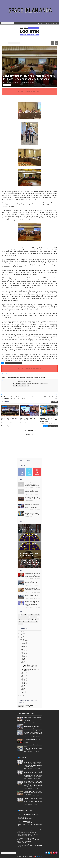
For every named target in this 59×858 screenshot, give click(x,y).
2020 (21, 694)
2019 (21, 695)
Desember (23, 640)
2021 (21, 639)
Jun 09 (24, 678)
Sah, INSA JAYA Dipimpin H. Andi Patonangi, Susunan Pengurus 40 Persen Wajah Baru (9, 418)
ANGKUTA (37, 614)
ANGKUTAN (43, 406)
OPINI (36, 619)
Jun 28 (24, 652)
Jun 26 (24, 655)
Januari (23, 692)
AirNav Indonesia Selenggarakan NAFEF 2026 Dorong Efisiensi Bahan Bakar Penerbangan (28, 418)
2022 (21, 637)
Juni (22, 649)
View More (55, 401)
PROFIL (27, 621)
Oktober (23, 643)
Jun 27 (24, 653)
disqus (50, 426)
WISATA (20, 624)
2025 (21, 633)
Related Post (5, 401)
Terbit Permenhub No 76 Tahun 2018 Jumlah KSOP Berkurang (27, 545)
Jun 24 (24, 658)
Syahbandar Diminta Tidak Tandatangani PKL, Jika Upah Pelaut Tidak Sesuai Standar (29, 562)
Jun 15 (24, 672)
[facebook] (34, 23)
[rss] (49, 23)
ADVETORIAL (24, 614)
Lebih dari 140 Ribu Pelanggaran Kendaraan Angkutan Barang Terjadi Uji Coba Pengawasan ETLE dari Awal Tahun (48, 419)
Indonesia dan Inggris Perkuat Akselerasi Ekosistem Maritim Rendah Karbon (31, 491)
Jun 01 (24, 685)
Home (4, 43)
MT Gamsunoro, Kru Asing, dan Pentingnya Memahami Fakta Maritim (31, 582)
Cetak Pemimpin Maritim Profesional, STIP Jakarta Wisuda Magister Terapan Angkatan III (33, 741)
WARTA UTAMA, (30, 82)
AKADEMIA (31, 614)
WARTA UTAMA (34, 621)
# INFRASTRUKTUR (9, 363)
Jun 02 (24, 683)
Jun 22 (24, 659)
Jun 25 (24, 656)
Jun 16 (24, 662)
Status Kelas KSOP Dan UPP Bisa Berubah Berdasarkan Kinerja (28, 536)
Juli (22, 648)
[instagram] (54, 23)
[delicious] (56, 23)
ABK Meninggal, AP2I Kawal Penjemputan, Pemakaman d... (29, 664)
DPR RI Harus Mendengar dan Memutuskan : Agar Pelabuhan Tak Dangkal (32, 590)
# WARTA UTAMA (18, 363)
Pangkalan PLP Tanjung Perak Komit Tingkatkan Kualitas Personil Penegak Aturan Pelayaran (33, 793)
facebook (55, 426)
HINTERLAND (33, 616)
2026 (21, 632)
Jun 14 (24, 673)
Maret (22, 689)
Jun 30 (24, 651)
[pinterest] (41, 23)
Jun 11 (24, 675)
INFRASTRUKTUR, (23, 82)
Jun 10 (24, 676)
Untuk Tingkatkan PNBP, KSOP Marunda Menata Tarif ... (29, 667)
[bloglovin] (44, 23)
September (24, 645)
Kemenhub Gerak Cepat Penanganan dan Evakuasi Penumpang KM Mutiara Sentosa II (32, 484)
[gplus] (39, 23)
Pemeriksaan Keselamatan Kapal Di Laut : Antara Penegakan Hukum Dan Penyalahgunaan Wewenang (32, 575)
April (22, 688)
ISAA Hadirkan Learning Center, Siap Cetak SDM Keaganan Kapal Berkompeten (33, 748)
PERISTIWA (4, 406)
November (23, 642)
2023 (21, 636)
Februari (23, 691)
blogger (46, 426)
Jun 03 (24, 682)
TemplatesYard (39, 856)
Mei (22, 686)
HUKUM (20, 619)
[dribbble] (46, 23)
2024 (21, 634)
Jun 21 (24, 661)
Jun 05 (24, 679)
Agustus (23, 646)
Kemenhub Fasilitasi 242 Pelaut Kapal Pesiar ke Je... (31, 670)
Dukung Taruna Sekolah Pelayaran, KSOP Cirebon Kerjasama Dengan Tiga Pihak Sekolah (33, 719)
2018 (21, 697)
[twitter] (36, 23)
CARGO (27, 616)
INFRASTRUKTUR (30, 619)
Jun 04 (24, 681)
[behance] (51, 23)
